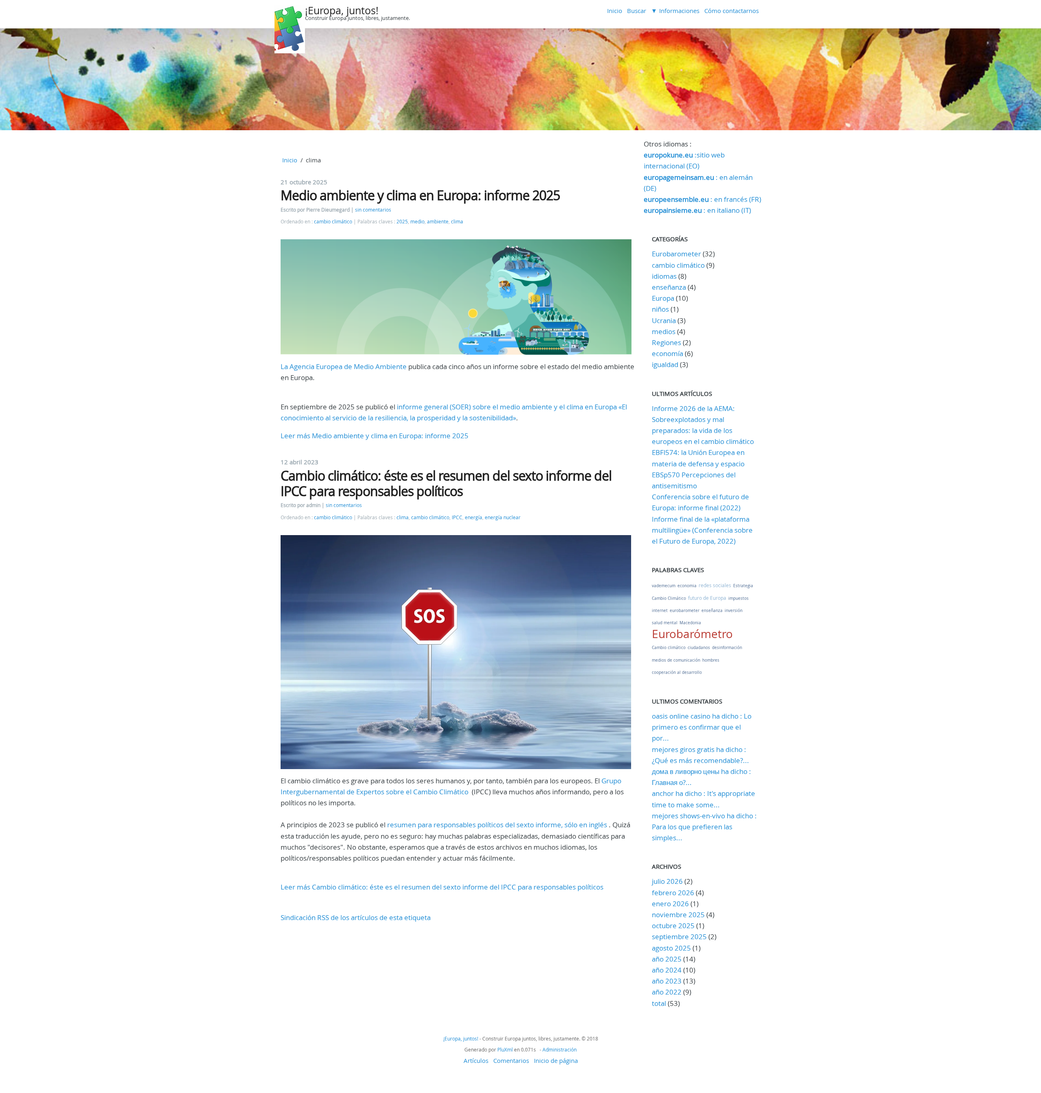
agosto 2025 (671, 948)
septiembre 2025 (679, 936)
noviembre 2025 (678, 914)
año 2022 (667, 992)
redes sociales (715, 585)
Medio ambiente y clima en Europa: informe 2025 (420, 195)
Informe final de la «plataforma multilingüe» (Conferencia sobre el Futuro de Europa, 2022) (702, 530)
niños (660, 309)
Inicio (614, 11)
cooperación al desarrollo (677, 672)
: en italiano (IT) (697, 210)
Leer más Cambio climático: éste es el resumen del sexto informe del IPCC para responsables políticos (442, 887)
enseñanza (669, 287)
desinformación (727, 647)
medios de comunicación (676, 660)
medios (663, 331)
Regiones (666, 342)
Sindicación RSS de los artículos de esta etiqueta (356, 917)
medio (417, 222)
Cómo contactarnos (731, 11)
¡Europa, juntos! (342, 10)
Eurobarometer (676, 253)
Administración (559, 1049)
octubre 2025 (673, 925)
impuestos (738, 598)
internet (660, 610)
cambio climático (333, 222)
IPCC (457, 517)
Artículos (476, 1060)
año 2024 (667, 970)
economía (667, 353)
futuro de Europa (707, 598)
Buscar (636, 11)
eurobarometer (684, 610)
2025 (402, 222)
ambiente (438, 222)
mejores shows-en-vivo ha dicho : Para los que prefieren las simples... (704, 826)
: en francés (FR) (702, 199)
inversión (734, 610)
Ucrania (664, 320)
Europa (663, 298)
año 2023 (667, 981)
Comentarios (511, 1060)
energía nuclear (502, 517)
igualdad (665, 364)
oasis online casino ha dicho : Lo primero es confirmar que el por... (701, 727)
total (660, 1003)
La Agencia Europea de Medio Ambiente (344, 366)
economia (687, 585)
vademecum (663, 585)
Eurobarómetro (692, 633)
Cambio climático (669, 647)
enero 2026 (670, 903)
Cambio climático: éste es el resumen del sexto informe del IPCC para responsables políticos (446, 483)
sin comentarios (373, 210)
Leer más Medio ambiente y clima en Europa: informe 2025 (374, 435)
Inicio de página (556, 1060)
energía (473, 517)
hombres (710, 660)
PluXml (505, 1049)
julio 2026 (667, 881)
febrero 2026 (673, 892)
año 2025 (667, 959)
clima (457, 222)
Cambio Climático (669, 598)
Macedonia (690, 622)
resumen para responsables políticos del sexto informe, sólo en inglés (497, 824)
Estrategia (743, 585)
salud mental (664, 622)
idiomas (664, 276)
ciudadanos (699, 647)
